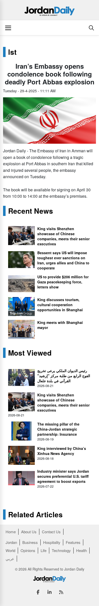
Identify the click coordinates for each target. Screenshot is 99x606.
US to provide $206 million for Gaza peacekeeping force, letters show (63, 281)
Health (81, 550)
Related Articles (35, 514)
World (10, 550)
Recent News (30, 210)
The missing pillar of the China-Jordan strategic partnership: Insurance (58, 429)
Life (43, 550)
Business (30, 542)
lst (12, 52)
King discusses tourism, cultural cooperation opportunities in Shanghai (60, 304)
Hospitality (51, 542)
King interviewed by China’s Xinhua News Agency (61, 451)
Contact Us (51, 531)
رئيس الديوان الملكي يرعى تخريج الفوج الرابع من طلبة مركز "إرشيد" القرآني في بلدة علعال (63, 375)
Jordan (11, 542)
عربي (10, 558)
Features (73, 542)
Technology (61, 550)
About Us (29, 531)
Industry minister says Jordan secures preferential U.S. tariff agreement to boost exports (63, 476)
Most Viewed (30, 352)
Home (11, 531)
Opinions (28, 550)
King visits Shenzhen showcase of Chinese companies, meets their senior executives (63, 236)
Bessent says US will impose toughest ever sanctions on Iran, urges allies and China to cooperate (63, 260)
